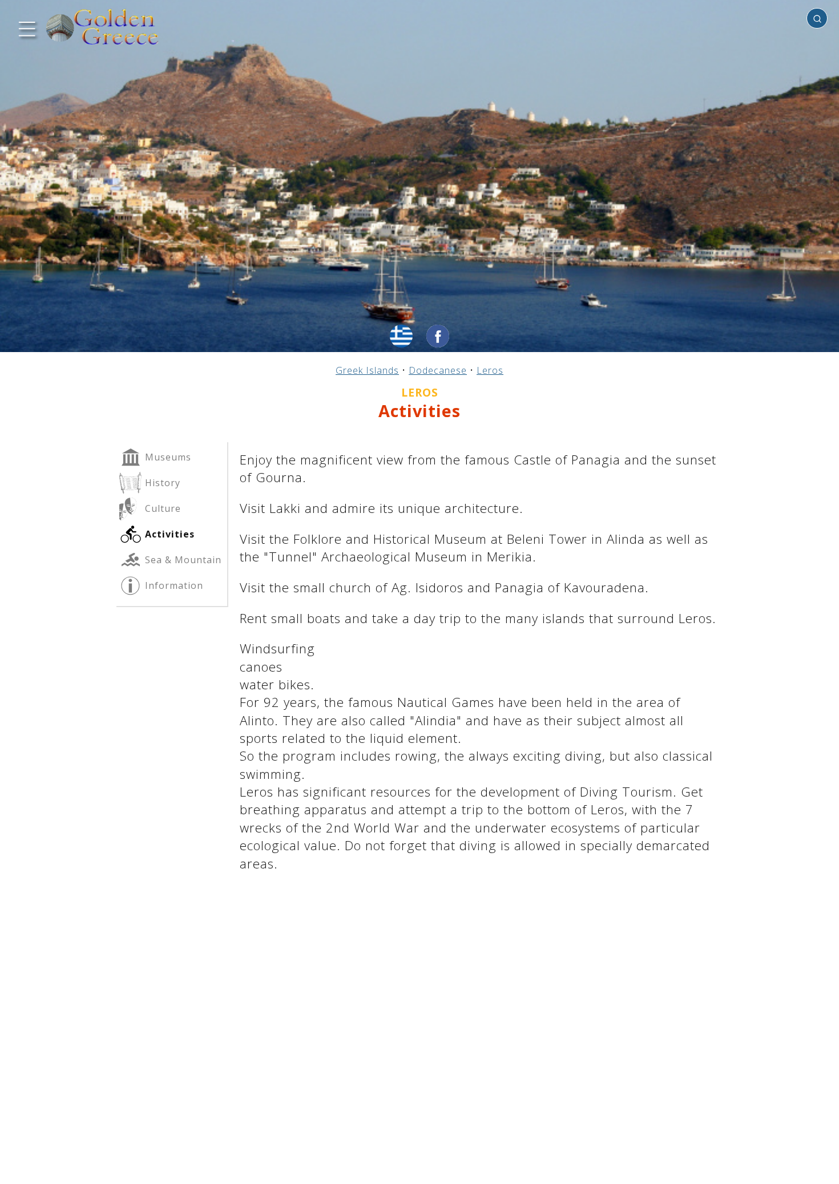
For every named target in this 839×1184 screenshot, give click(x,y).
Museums (166, 457)
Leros (490, 370)
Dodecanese (438, 370)
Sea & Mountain (181, 559)
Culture (161, 508)
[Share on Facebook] (437, 336)
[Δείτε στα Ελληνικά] (401, 336)
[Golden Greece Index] (103, 27)
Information (172, 585)
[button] (25, 27)
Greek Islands (367, 370)
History (161, 482)
